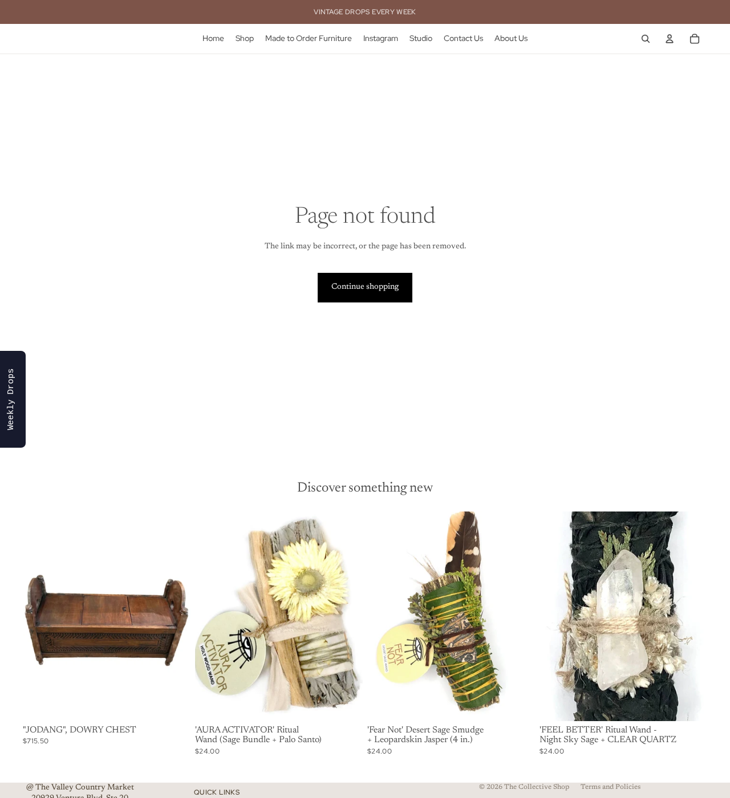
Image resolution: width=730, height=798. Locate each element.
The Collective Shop (536, 787)
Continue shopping (365, 287)
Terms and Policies (610, 787)
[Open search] (645, 38)
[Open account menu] (669, 38)
